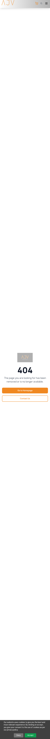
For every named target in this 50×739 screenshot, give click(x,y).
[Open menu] (46, 3)
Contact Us (25, 398)
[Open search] (41, 3)
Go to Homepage (25, 390)
